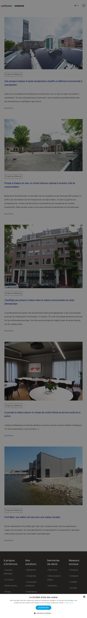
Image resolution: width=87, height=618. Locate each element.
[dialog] (43, 309)
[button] (43, 613)
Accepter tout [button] (43, 608)
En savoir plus (68, 603)
